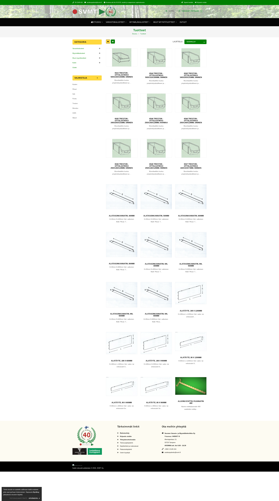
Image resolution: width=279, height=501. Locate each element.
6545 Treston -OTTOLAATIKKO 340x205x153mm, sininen (191, 75)
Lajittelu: (178, 42)
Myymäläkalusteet (78, 53)
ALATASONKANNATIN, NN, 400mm (156, 265)
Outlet (74, 67)
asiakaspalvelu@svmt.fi (94, 2)
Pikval (74, 89)
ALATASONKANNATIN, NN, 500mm (190, 265)
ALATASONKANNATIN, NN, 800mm (156, 315)
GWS (74, 113)
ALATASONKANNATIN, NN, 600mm (121, 315)
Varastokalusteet (78, 48)
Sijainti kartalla (188, 2)
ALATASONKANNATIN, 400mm (121, 216)
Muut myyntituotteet (79, 58)
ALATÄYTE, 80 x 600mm (122, 402)
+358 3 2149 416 (170, 449)
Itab (73, 94)
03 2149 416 (79, 2)
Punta (74, 98)
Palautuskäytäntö (126, 449)
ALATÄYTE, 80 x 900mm (156, 402)
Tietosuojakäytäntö (126, 443)
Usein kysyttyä (125, 452)
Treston (75, 103)
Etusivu (134, 34)
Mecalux (75, 108)
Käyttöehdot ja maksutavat (129, 446)
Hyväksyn (34, 498)
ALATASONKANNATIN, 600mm (191, 216)
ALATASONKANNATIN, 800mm (121, 264)
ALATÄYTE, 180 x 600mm (121, 361)
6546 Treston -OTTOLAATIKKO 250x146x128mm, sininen (191, 121)
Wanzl (74, 118)
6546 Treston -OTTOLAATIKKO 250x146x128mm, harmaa (156, 121)
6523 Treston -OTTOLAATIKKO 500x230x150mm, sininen (122, 75)
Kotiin (74, 63)
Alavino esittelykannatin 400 (191, 402)
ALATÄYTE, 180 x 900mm (156, 361)
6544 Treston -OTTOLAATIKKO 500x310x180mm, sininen (156, 75)
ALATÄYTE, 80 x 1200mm (190, 357)
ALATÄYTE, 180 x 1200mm (191, 311)
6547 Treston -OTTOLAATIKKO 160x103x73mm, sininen (190, 166)
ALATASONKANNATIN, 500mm (156, 216)
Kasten (74, 84)
